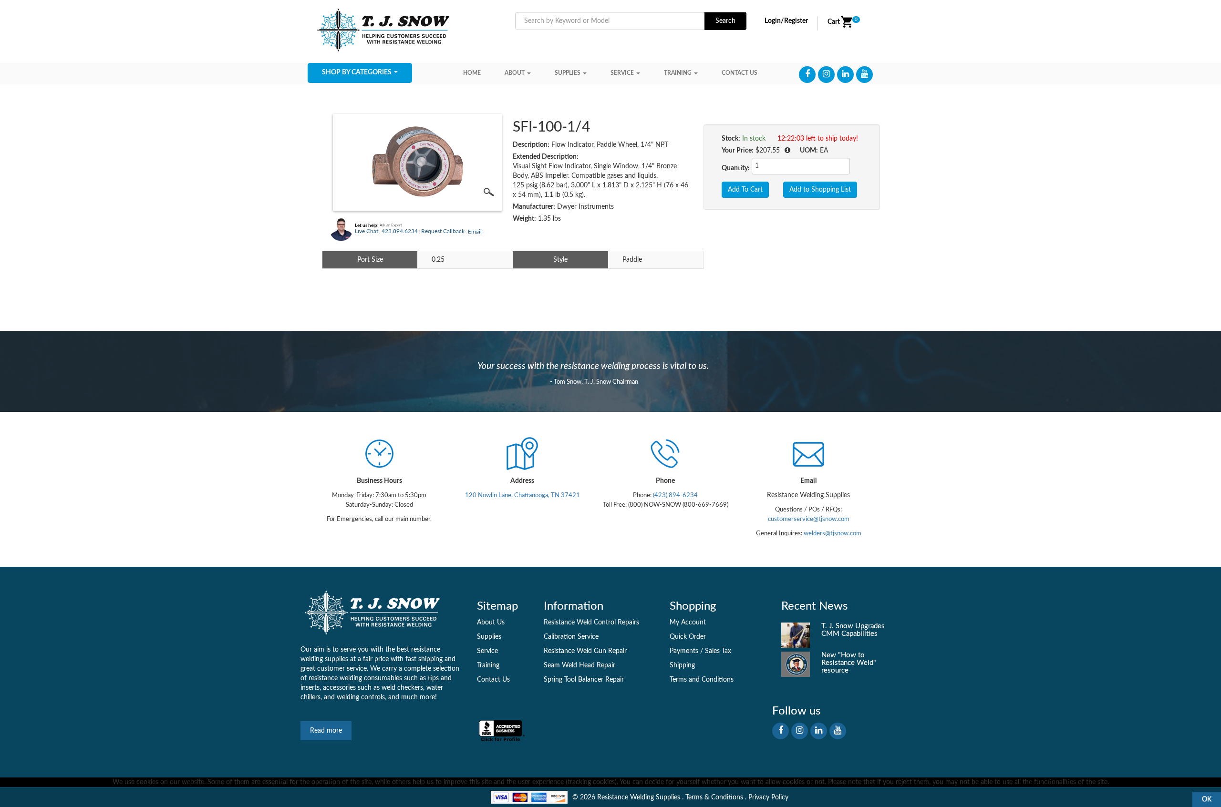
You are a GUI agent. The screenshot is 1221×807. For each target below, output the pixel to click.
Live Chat (366, 231)
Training (678, 73)
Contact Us (493, 679)
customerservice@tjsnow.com (808, 519)
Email (475, 231)
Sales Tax (718, 651)
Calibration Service (571, 636)
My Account (688, 622)
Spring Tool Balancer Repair (584, 679)
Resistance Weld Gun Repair (585, 651)
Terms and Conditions (702, 679)
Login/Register (786, 21)
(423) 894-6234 (675, 495)
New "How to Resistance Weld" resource (848, 663)
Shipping (682, 665)
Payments (684, 651)
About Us (491, 622)
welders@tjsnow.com (832, 533)
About (515, 73)
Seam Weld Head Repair (579, 665)
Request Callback (443, 231)
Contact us (739, 73)
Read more (326, 730)
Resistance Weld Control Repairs (591, 622)
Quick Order (688, 636)
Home (472, 73)
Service (622, 73)
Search (725, 21)
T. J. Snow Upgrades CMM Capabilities (853, 630)
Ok (1206, 799)
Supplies (567, 73)
